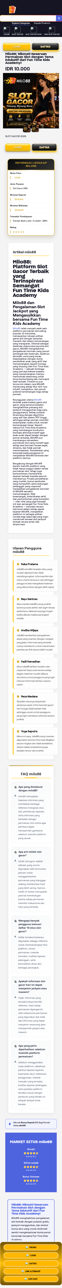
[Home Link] (25, 7)
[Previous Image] (5, 101)
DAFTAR (45, 46)
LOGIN (17, 46)
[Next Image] (56, 101)
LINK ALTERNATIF (32, 1271)
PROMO (32, 1246)
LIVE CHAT (32, 1279)
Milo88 (16, 328)
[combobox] (28, 18)
